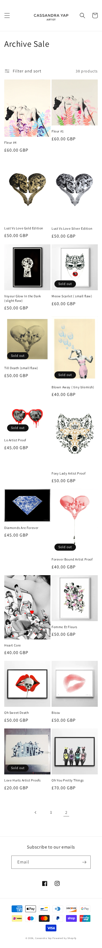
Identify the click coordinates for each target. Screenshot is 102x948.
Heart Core (12, 645)
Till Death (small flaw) (21, 368)
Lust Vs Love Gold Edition (23, 228)
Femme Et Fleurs (64, 627)
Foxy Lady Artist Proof (68, 473)
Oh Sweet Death (16, 712)
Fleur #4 (10, 142)
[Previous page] (35, 812)
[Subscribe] (84, 862)
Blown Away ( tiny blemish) (73, 387)
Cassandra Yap (44, 938)
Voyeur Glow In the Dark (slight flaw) (22, 298)
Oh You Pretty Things (68, 780)
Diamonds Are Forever (21, 528)
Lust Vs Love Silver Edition (72, 228)
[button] (7, 15)
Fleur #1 (58, 131)
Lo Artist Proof (15, 440)
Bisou (56, 712)
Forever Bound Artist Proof (72, 559)
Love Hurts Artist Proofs (22, 780)
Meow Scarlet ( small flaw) (72, 296)
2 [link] (66, 812)
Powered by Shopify (64, 938)
